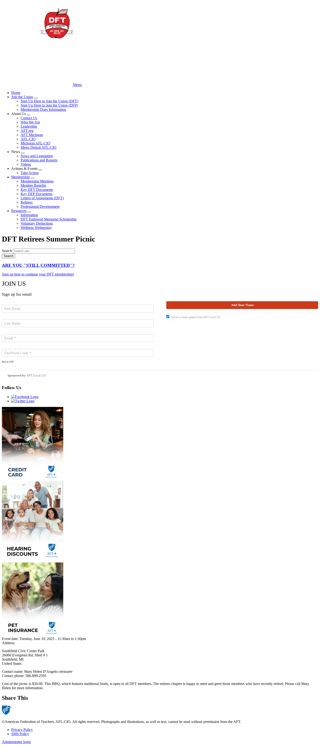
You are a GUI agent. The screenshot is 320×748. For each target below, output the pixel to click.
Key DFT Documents (37, 190)
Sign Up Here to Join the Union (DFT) (49, 101)
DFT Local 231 (36, 375)
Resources (18, 211)
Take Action (30, 173)
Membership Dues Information (43, 110)
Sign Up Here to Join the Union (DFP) (49, 105)
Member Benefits (33, 185)
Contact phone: (13, 676)
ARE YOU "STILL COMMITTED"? (38, 265)
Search (7, 251)
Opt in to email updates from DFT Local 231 (195, 317)
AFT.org (27, 131)
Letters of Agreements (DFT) (42, 198)
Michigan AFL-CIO (35, 143)
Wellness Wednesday (36, 228)
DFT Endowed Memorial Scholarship (49, 219)
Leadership (29, 126)
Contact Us (29, 118)
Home (15, 93)
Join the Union (22, 97)
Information (29, 215)
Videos (26, 164)
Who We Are (30, 122)
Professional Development (40, 206)
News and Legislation (37, 156)
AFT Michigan (32, 135)
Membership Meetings (37, 181)
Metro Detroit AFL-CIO (38, 147)
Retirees (27, 202)
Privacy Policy (22, 730)
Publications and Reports (39, 160)
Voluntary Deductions (37, 223)
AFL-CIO (28, 139)
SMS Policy (20, 734)
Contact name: (13, 672)
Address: (8, 643)
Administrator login (16, 742)
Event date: (10, 639)
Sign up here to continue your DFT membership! (38, 274)
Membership (20, 177)
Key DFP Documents (36, 194)
